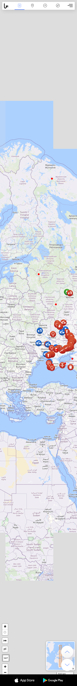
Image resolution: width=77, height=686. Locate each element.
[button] (57, 350)
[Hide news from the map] (5, 649)
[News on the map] (7, 6)
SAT (6, 658)
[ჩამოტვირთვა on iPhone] (25, 681)
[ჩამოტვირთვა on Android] (53, 681)
